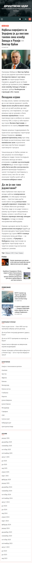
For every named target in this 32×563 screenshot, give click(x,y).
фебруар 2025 (6, 479)
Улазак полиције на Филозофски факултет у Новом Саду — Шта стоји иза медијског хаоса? (16, 352)
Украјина (21, 253)
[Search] (25, 19)
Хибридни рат (6, 423)
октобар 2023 (6, 540)
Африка (4, 378)
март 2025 (5, 476)
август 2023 (5, 547)
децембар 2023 (7, 532)
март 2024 (5, 521)
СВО (7, 25)
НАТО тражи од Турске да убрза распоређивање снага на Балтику (21, 296)
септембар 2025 (7, 453)
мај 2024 (4, 513)
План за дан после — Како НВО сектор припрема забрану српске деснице (14, 328)
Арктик (4, 374)
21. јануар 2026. (19, 300)
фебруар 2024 (6, 525)
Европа (3, 25)
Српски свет (6, 419)
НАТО (12, 253)
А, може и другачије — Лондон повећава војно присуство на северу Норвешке (22, 309)
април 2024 (5, 517)
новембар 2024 (7, 491)
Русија (16, 253)
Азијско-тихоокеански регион (12, 366)
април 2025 (5, 472)
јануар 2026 (5, 438)
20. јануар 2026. (19, 314)
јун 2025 (4, 464)
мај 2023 (4, 558)
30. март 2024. (5, 47)
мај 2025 (4, 468)
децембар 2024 (7, 487)
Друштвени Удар (16, 6)
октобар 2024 (6, 494)
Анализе (4, 370)
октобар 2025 (6, 449)
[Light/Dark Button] (21, 19)
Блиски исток (6, 389)
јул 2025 (4, 461)
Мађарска (8, 253)
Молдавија (5, 408)
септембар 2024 (7, 498)
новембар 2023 (7, 536)
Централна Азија (7, 426)
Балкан (4, 381)
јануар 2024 (5, 528)
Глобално (5, 393)
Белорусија (5, 385)
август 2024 (5, 502)
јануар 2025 (5, 483)
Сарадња (5, 411)
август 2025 (5, 457)
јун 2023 (4, 555)
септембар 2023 (7, 543)
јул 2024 (4, 506)
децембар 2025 (7, 442)
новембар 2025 (7, 446)
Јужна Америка (7, 400)
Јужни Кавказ (6, 404)
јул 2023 (4, 551)
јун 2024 (4, 509)
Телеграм (30, 19)
